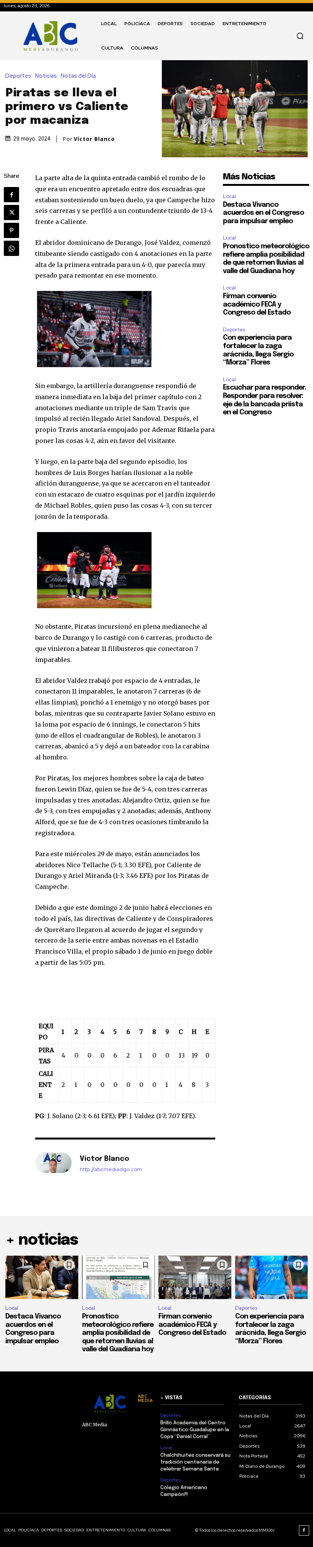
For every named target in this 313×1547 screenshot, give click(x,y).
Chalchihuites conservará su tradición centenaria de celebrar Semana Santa (195, 1462)
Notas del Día (78, 76)
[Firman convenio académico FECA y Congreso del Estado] (194, 1277)
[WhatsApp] (11, 248)
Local (229, 196)
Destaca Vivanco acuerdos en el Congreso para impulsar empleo (263, 213)
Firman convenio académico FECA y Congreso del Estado (256, 304)
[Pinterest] (11, 230)
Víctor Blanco (94, 139)
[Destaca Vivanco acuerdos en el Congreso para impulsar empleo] (41, 1277)
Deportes (18, 76)
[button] (300, 36)
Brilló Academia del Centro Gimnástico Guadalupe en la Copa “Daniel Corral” (194, 1430)
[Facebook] (11, 194)
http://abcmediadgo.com (111, 1169)
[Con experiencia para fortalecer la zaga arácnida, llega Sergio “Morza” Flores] (271, 1277)
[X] (11, 212)
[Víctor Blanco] (53, 1163)
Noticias (46, 76)
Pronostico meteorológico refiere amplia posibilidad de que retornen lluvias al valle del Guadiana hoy (117, 1333)
